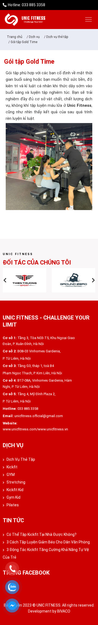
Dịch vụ (34, 37)
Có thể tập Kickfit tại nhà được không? (41, 534)
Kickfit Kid (14, 490)
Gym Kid (13, 497)
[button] (5, 280)
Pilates (12, 505)
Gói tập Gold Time (24, 42)
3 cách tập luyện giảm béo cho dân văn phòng (48, 542)
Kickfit (11, 467)
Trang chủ (14, 37)
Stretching (15, 482)
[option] (24, 280)
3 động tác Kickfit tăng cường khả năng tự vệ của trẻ (46, 553)
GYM (10, 474)
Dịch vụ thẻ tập (57, 37)
